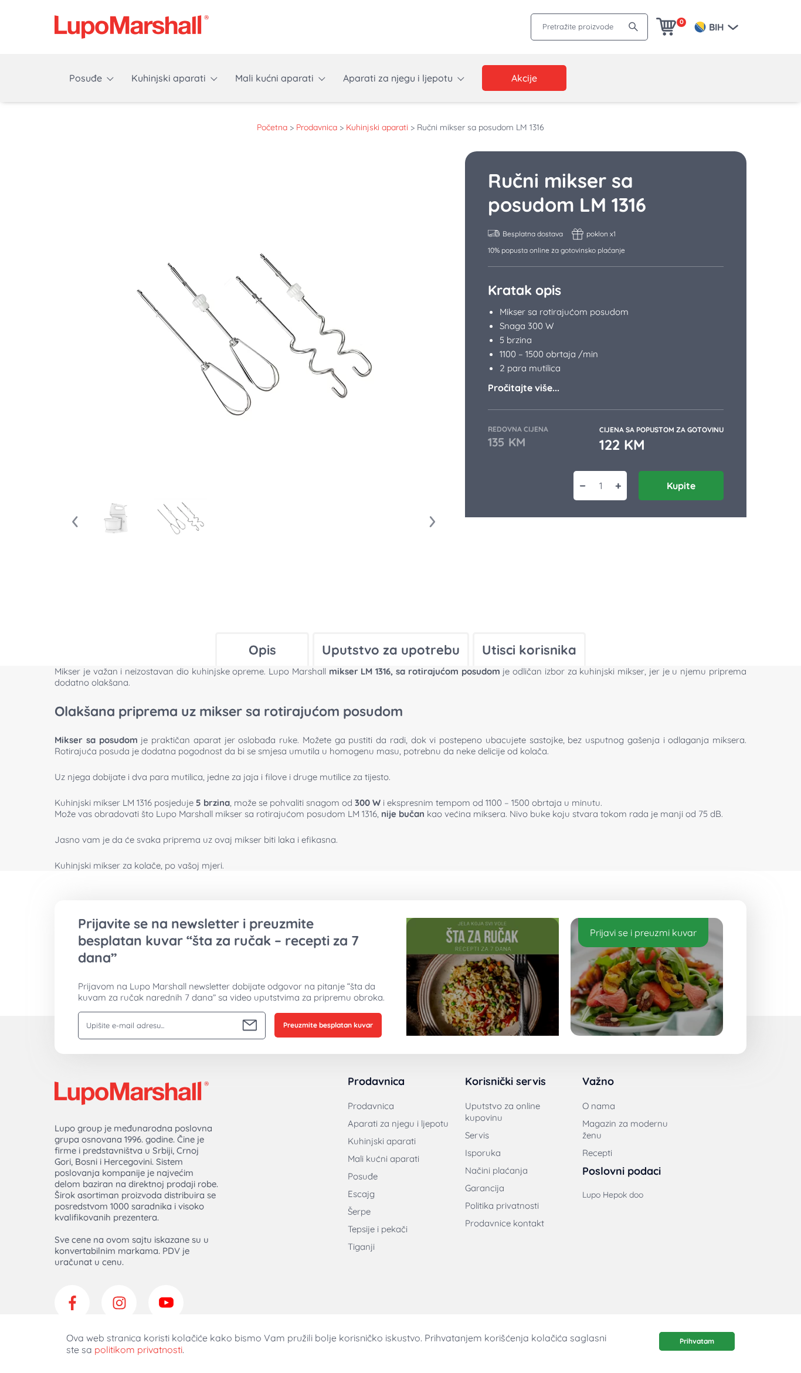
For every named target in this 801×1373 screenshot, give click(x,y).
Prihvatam (697, 1341)
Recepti (597, 1152)
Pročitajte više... (523, 388)
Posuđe (85, 78)
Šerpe (359, 1211)
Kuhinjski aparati (168, 78)
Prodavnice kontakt (504, 1223)
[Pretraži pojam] (633, 26)
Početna (272, 127)
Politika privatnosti (502, 1205)
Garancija (484, 1188)
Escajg (361, 1193)
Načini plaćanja (496, 1170)
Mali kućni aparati (274, 78)
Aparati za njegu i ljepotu (398, 78)
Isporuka (483, 1152)
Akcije (524, 78)
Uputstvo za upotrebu (391, 650)
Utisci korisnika (529, 650)
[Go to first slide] (433, 522)
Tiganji (361, 1246)
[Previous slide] (75, 522)
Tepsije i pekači (378, 1229)
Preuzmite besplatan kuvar (328, 1025)
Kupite (681, 485)
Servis (477, 1135)
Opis (262, 650)
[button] (116, 517)
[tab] (262, 649)
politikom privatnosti (138, 1349)
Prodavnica (316, 127)
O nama (598, 1105)
